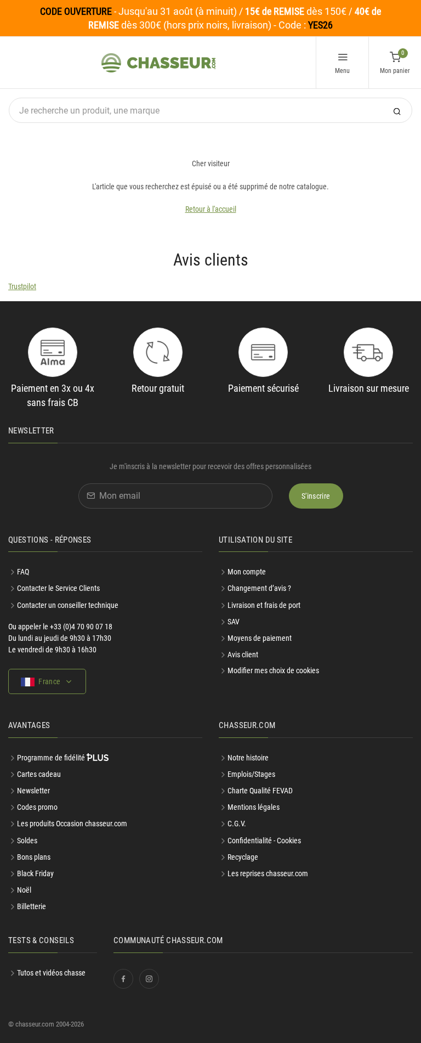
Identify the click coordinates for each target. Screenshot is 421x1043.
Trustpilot (22, 286)
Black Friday (35, 873)
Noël (24, 890)
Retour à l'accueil (210, 209)
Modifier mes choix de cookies (273, 670)
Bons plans (33, 857)
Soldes (27, 840)
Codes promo (37, 807)
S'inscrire (316, 496)
